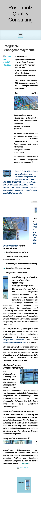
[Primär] (20, 35)
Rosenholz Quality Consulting (20, 14)
